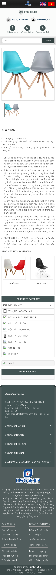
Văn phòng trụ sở (14, 394)
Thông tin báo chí (9, 560)
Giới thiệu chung (8, 530)
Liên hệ (39, 573)
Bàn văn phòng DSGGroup (22, 317)
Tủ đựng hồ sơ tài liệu (20, 311)
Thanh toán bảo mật (38, 556)
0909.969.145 (30, 12)
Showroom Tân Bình (15, 426)
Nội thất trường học (19, 329)
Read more (12, 273)
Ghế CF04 (14, 283)
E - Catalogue (35, 534)
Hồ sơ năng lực (20, 19)
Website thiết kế (27, 32)
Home (7, 570)
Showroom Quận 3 (14, 435)
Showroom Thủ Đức (15, 444)
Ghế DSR (41, 283)
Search (48, 40)
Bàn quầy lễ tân (17, 323)
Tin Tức (30, 573)
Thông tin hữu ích (9, 556)
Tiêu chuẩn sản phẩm (39, 530)
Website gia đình (42, 32)
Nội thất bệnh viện (18, 336)
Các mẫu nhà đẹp (9, 551)
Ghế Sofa (13, 354)
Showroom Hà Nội (14, 453)
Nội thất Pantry (17, 342)
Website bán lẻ (12, 32)
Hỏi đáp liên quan (37, 539)
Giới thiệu (17, 570)
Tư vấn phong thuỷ (37, 551)
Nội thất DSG (35, 567)
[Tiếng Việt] (51, 4)
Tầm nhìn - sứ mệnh (10, 534)
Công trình (29, 570)
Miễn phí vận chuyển (38, 560)
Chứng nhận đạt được (11, 539)
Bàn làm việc (15, 305)
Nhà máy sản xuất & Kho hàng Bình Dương (27, 462)
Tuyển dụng (43, 19)
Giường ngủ (14, 348)
